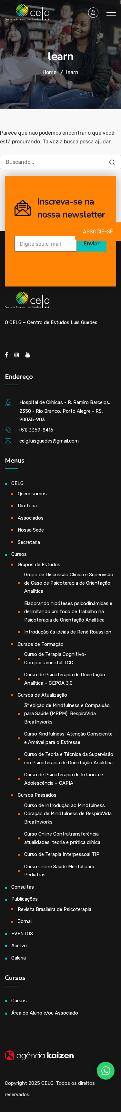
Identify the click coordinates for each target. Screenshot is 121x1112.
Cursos (19, 554)
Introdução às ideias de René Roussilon (67, 632)
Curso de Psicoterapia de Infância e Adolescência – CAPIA (63, 779)
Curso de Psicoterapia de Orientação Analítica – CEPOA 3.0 (64, 679)
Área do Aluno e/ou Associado (44, 1013)
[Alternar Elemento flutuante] (106, 1071)
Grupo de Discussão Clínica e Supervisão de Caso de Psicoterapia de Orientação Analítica (68, 583)
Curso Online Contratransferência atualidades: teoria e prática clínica (62, 838)
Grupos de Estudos (39, 564)
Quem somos (32, 494)
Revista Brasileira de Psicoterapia (54, 909)
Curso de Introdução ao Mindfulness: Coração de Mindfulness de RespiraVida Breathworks (68, 814)
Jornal (25, 921)
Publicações (24, 899)
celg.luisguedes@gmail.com (49, 441)
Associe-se (98, 232)
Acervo (19, 946)
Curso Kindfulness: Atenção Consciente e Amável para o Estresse (68, 738)
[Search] (109, 163)
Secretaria (29, 542)
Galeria (18, 958)
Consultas (22, 887)
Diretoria (27, 506)
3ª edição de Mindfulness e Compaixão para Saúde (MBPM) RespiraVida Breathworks (67, 713)
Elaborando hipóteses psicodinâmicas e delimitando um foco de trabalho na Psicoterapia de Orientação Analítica (68, 612)
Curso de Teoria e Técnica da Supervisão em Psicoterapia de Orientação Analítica (68, 758)
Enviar (92, 244)
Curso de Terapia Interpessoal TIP (61, 854)
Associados (31, 518)
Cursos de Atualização (42, 695)
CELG (17, 483)
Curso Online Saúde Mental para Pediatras (59, 871)
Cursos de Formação (41, 644)
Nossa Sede (31, 530)
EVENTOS (22, 934)
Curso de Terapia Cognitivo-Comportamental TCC (55, 658)
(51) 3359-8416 (36, 430)
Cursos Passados (37, 795)
